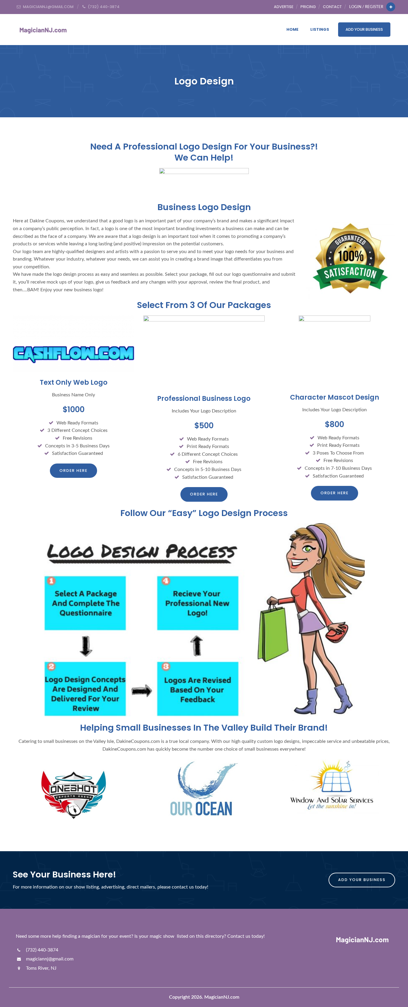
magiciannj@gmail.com (49, 959)
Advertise (283, 6)
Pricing (308, 6)
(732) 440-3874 (41, 950)
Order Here (73, 470)
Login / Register (366, 7)
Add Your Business (364, 29)
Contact (332, 6)
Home (292, 29)
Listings (319, 29)
